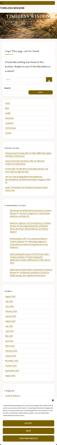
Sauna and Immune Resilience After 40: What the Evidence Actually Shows (25, 162)
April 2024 (9, 341)
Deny (28, 430)
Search (7, 88)
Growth (8, 133)
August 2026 (10, 296)
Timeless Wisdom (12, 8)
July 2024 (9, 326)
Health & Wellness (12, 395)
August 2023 (10, 375)
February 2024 (11, 350)
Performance (10, 128)
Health (8, 113)
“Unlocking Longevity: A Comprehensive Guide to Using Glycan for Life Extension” (29, 244)
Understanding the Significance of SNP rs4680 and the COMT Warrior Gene (30, 260)
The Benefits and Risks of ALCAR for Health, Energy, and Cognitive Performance (29, 274)
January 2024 (10, 355)
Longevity (9, 123)
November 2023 (11, 360)
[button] (52, 400)
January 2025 (10, 316)
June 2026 (9, 306)
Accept (28, 423)
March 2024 (10, 346)
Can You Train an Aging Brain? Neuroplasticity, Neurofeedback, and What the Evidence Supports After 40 (28, 179)
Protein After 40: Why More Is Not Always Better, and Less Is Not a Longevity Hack (26, 170)
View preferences (28, 438)
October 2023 (11, 365)
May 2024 (9, 336)
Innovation (9, 118)
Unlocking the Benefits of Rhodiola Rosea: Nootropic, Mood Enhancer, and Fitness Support (29, 229)
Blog (7, 108)
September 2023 (12, 370)
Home (7, 103)
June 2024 (9, 331)
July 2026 (9, 301)
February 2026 (11, 311)
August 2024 (10, 321)
